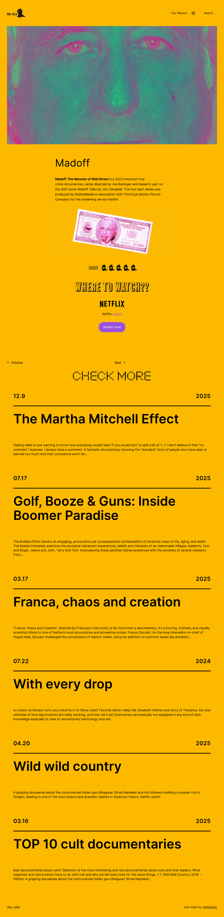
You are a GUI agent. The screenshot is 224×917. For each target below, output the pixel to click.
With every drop (63, 684)
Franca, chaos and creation (97, 602)
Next (118, 362)
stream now (112, 327)
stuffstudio (210, 907)
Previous (17, 362)
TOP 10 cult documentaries (97, 844)
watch (117, 314)
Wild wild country (67, 766)
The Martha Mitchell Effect (96, 419)
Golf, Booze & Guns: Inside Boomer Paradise (94, 508)
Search (208, 13)
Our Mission (179, 13)
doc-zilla (13, 907)
